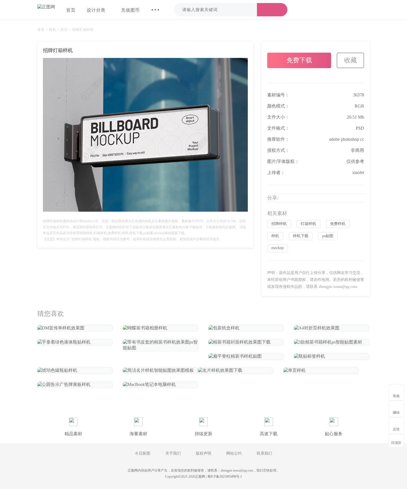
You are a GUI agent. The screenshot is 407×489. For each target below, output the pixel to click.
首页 (71, 10)
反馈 (396, 429)
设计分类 (96, 10)
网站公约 (234, 453)
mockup (277, 248)
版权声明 (203, 453)
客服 (396, 396)
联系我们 (264, 453)
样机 (52, 30)
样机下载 (300, 236)
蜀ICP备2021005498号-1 (224, 476)
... (155, 7)
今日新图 (142, 453)
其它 (64, 30)
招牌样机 (279, 224)
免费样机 (338, 224)
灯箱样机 (308, 224)
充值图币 (130, 10)
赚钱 (396, 412)
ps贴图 (327, 236)
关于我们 (173, 453)
